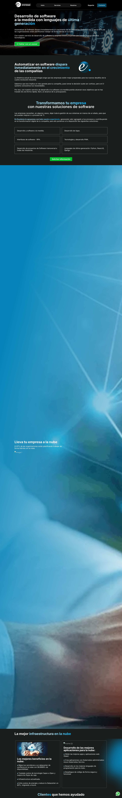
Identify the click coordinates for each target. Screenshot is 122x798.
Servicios (57, 5)
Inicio (42, 5)
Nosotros (73, 5)
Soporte (91, 5)
